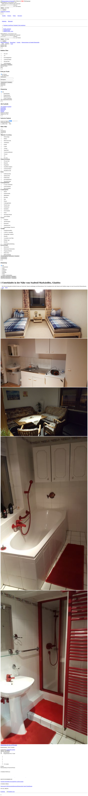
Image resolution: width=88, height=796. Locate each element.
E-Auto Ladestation (8, 184)
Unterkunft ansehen (11, 749)
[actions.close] (2, 47)
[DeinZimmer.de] (33, 777)
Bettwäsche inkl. (7, 140)
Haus (3, 268)
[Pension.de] (20, 777)
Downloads (20, 781)
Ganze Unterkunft (7, 98)
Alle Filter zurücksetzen (6, 276)
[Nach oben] (1, 769)
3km (3, 122)
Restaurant (6, 223)
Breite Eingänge (7, 254)
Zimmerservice (7, 225)
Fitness (5, 201)
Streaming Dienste (8, 214)
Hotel (3, 273)
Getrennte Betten (7, 59)
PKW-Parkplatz (7, 188)
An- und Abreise (17, 6)
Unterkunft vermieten (5, 11)
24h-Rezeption (7, 221)
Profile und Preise (7, 28)
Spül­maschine (7, 175)
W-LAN (5, 53)
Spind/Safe (6, 150)
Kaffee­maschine (7, 173)
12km (9, 122)
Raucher (5, 242)
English (4, 15)
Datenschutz (20, 786)
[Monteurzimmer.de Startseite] (7, 1)
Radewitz (3, 110)
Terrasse (5, 154)
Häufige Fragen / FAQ (8, 31)
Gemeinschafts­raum (8, 152)
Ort (1, 122)
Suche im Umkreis (5, 112)
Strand (5, 191)
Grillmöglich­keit (7, 203)
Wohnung (4, 269)
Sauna (5, 212)
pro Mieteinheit (5, 75)
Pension (4, 271)
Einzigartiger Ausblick (9, 234)
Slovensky (20, 15)
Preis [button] (2, 67)
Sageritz (2, 111)
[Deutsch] (3, 23)
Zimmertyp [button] (3, 85)
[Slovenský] (6, 23)
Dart (5, 199)
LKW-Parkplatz (7, 63)
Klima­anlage (6, 136)
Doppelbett (6, 164)
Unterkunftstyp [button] (4, 258)
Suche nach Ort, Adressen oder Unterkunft (11, 3)
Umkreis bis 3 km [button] (4, 114)
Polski (14, 15)
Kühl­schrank (6, 177)
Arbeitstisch (6, 142)
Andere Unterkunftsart (7, 275)
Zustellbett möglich (8, 166)
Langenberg (3, 107)
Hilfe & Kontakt (10, 781)
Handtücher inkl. (7, 170)
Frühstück (6, 219)
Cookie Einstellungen (27, 786)
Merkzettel (10, 21)
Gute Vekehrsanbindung (9, 243)
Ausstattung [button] (3, 132)
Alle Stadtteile (4, 99)
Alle (3, 91)
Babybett (6, 163)
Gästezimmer (5, 267)
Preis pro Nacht (4, 66)
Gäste (8, 7)
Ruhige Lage (6, 240)
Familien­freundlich (8, 230)
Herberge (4, 272)
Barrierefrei (6, 247)
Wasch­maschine (7, 181)
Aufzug (5, 148)
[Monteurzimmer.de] (8, 777)
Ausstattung (3, 130)
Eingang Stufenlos (8, 250)
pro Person (4, 74)
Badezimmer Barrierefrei (9, 249)
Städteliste (4, 21)
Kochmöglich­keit (7, 57)
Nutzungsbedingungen (13, 786)
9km (7, 122)
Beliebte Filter (4, 45)
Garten (5, 146)
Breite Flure (6, 252)
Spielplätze (6, 208)
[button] (2, 18)
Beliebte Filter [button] (4, 46)
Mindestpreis (3, 76)
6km (5, 122)
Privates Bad (6, 61)
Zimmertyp (3, 83)
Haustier (5, 236)
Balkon (5, 138)
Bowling (6, 197)
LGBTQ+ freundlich (8, 232)
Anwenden (14, 276)
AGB (6, 786)
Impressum (3, 786)
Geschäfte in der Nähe (9, 238)
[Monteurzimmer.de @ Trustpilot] (11, 791)
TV (4, 55)
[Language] (2, 13)
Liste (3, 287)
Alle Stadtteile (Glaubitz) (6, 106)
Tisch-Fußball (7, 216)
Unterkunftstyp (4, 257)
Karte (12, 43)
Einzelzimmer (7, 93)
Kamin (5, 144)
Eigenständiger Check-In (9, 227)
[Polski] (4, 23)
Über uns (16, 781)
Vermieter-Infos (6, 30)
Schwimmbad (7, 210)
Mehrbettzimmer (7, 96)
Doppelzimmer (7, 95)
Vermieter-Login (6, 25)
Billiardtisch (6, 195)
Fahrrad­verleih (7, 193)
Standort (15, 5)
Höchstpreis (3, 79)
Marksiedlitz (3, 109)
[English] (1, 23)
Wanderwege (7, 205)
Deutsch (9, 15)
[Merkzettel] (10, 11)
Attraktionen (6, 206)
